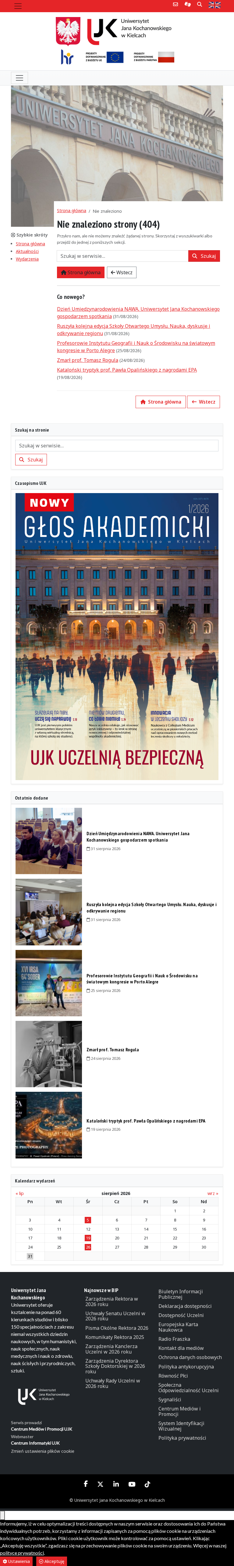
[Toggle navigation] (18, 6)
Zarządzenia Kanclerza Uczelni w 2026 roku (111, 1349)
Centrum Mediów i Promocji (179, 1411)
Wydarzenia (27, 259)
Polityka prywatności (182, 1438)
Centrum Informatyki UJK (35, 1442)
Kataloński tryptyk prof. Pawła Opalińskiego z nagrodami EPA (127, 369)
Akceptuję (53, 1561)
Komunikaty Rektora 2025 (114, 1337)
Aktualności (27, 251)
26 (88, 1247)
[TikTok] (147, 1484)
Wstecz (124, 272)
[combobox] (123, 256)
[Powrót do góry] (2, 1515)
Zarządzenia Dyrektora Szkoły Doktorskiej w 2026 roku (115, 1366)
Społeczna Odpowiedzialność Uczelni (188, 1388)
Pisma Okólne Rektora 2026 (116, 1328)
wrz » (212, 1193)
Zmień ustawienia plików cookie (42, 1451)
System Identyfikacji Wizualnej (181, 1426)
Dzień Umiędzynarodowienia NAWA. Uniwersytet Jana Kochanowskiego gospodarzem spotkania (138, 836)
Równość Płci (173, 1375)
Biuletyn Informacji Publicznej (180, 1294)
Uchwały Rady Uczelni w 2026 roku (112, 1383)
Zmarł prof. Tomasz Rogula (87, 360)
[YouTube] (131, 1484)
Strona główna (30, 244)
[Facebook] (86, 1484)
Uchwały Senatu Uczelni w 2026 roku (115, 1316)
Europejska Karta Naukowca (178, 1327)
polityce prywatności (22, 1553)
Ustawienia (18, 1561)
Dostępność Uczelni (181, 1315)
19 (88, 1238)
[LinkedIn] (116, 1484)
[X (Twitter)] (100, 1484)
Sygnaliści (169, 1399)
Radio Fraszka (174, 1339)
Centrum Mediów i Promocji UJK (41, 1428)
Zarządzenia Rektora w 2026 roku (111, 1301)
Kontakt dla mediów (181, 1348)
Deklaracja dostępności (185, 1306)
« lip (20, 1193)
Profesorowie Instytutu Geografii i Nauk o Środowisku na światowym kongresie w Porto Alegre (142, 978)
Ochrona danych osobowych (190, 1357)
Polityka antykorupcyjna (186, 1366)
